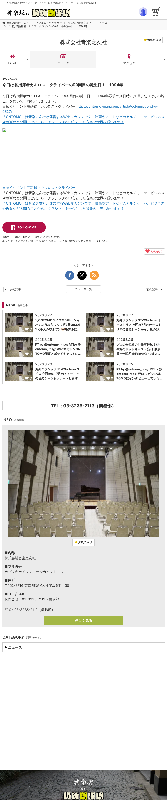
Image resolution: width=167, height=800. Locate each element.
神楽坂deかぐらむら (18, 22)
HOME (12, 63)
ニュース (102, 22)
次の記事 (15, 289)
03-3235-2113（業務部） (42, 599)
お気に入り (154, 40)
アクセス (129, 63)
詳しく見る (83, 620)
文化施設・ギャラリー (49, 22)
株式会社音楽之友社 (79, 22)
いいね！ (156, 251)
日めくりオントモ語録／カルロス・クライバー (38, 187)
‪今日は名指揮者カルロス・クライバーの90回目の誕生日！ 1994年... (49, 26)
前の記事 (152, 289)
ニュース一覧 (83, 289)
